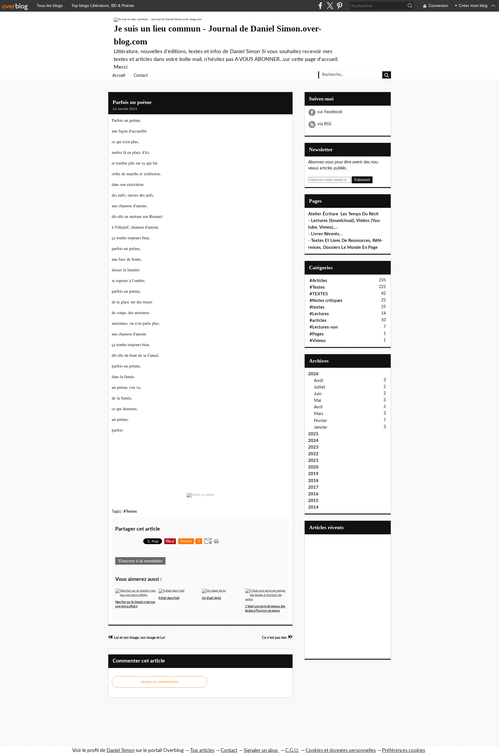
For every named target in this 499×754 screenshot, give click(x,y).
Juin (317, 394)
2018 (313, 481)
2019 (313, 474)
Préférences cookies (403, 750)
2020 (313, 467)
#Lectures (319, 314)
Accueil (118, 76)
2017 (313, 487)
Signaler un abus (261, 750)
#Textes (130, 511)
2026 (313, 374)
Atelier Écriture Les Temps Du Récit (343, 214)
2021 (313, 460)
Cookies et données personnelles (341, 750)
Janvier (320, 427)
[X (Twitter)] (330, 5)
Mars (318, 414)
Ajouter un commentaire (159, 682)
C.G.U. (292, 750)
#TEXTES (319, 294)
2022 (313, 454)
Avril (318, 407)
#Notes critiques (326, 300)
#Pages (317, 334)
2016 (313, 494)
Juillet (319, 387)
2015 (313, 501)
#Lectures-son (324, 327)
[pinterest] (339, 5)
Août (318, 380)
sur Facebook (329, 112)
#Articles (318, 281)
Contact (141, 76)
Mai (317, 400)
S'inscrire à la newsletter (140, 561)
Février (320, 421)
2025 (313, 434)
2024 (313, 440)
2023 (313, 447)
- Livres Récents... (325, 234)
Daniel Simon (121, 750)
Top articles (202, 750)
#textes (317, 307)
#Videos (318, 341)
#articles (318, 320)
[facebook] (320, 5)
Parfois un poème (132, 102)
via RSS (324, 124)
